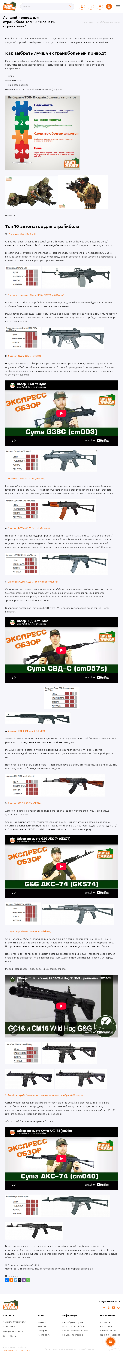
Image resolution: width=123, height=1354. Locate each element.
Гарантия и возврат (110, 1335)
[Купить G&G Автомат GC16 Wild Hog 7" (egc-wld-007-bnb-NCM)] (69, 1063)
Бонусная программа (72, 1335)
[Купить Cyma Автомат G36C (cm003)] (69, 471)
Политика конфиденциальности (16, 1350)
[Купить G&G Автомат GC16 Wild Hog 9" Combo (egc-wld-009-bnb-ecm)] (29, 1088)
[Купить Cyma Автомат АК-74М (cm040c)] (34, 1239)
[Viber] (24, 1280)
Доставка (105, 1322)
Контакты (42, 1327)
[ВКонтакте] (7, 1280)
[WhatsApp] (28, 1280)
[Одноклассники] (11, 1280)
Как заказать (106, 1327)
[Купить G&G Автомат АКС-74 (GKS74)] (78, 924)
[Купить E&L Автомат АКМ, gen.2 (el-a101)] (73, 796)
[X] (19, 1280)
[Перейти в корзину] (109, 7)
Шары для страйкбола (73, 1327)
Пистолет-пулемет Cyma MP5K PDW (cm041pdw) (36, 295)
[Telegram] (15, 1280)
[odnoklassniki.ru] (108, 1307)
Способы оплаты (108, 1331)
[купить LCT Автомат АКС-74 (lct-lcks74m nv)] (74, 574)
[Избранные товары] (100, 7)
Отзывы (42, 1322)
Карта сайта (44, 1335)
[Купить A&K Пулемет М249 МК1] (76, 288)
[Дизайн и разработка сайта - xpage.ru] (114, 1350)
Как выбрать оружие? (73, 1322)
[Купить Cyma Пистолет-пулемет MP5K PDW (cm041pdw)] (73, 348)
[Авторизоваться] (82, 7)
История (42, 1331)
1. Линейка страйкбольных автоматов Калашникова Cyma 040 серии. (44, 1095)
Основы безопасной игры (75, 1331)
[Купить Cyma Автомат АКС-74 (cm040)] (75, 1216)
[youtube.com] (113, 1307)
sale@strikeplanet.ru (13, 1331)
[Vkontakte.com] (104, 1307)
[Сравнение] (91, 7)
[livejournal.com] (118, 1307)
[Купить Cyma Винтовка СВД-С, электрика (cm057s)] (61, 719)
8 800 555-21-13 (11, 1327)
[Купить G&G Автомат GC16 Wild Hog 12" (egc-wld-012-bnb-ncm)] (81, 1088)
